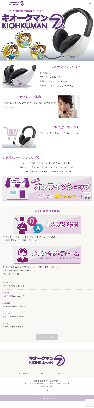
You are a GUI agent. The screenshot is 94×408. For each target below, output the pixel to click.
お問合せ (60, 373)
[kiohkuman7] (47, 365)
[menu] (90, 3)
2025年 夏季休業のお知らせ (13, 316)
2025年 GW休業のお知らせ (13, 327)
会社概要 (41, 373)
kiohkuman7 (51, 398)
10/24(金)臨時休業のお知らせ (13, 306)
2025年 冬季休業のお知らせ (13, 296)
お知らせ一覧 (47, 337)
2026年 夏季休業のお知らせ (13, 286)
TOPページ (23, 373)
